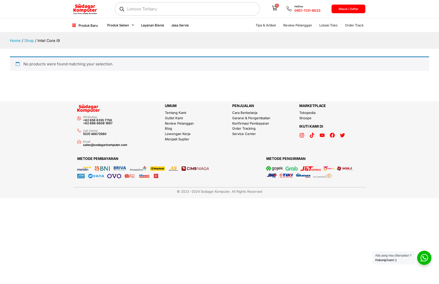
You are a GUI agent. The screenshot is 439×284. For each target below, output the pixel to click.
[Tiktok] (312, 135)
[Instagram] (302, 135)
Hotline (298, 6)
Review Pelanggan (297, 25)
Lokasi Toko (328, 25)
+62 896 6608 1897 (98, 123)
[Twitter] (342, 135)
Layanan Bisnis (152, 25)
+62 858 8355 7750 (97, 120)
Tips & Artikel (266, 25)
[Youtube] (322, 135)
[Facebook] (332, 135)
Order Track (354, 25)
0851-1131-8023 (307, 10)
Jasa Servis (180, 25)
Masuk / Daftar (348, 9)
